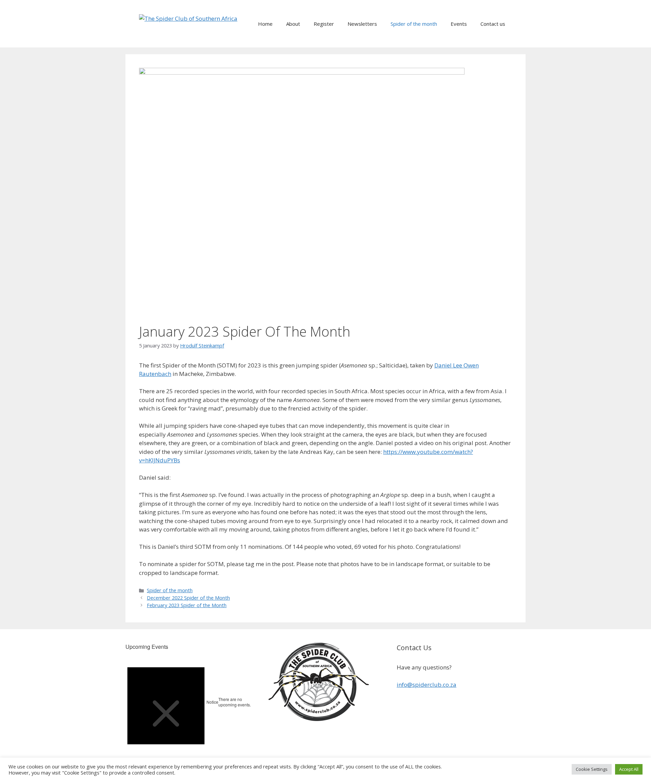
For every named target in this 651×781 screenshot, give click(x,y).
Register (324, 23)
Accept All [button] (628, 769)
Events (459, 23)
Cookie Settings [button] (592, 769)
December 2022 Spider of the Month (188, 598)
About (293, 23)
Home (265, 23)
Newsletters (362, 23)
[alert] (189, 702)
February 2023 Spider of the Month (186, 605)
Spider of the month (414, 23)
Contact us (492, 23)
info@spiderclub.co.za (426, 684)
